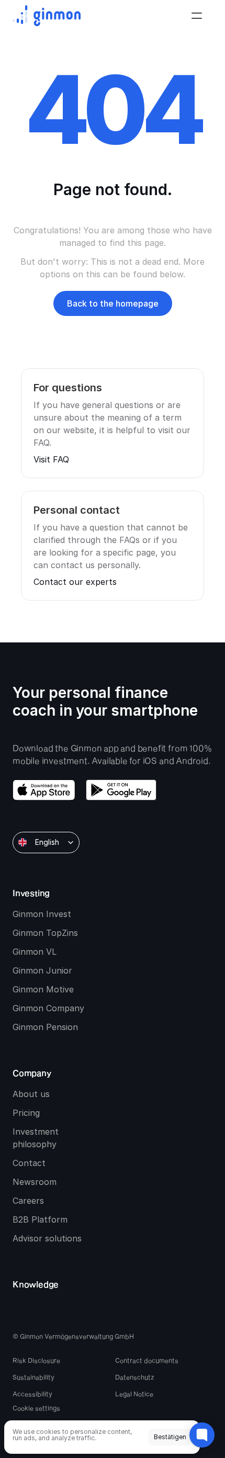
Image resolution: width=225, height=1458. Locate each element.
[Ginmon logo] (47, 15)
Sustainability (33, 1377)
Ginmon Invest (42, 914)
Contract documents (146, 1360)
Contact (29, 1163)
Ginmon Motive (43, 989)
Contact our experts (75, 582)
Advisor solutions (47, 1238)
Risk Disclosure (36, 1360)
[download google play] (121, 789)
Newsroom (35, 1182)
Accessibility (32, 1393)
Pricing (26, 1112)
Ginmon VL (35, 951)
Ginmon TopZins (45, 933)
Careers (28, 1200)
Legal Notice (134, 1393)
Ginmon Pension (45, 1027)
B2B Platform (40, 1219)
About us (31, 1094)
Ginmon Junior (42, 970)
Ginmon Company (48, 1008)
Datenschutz (134, 1377)
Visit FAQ (51, 459)
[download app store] (44, 789)
